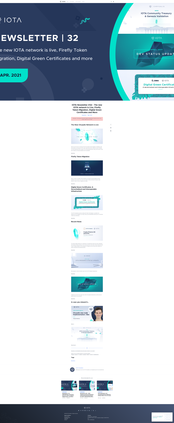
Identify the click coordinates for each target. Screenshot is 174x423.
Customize (168, 419)
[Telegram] (80, 410)
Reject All (168, 417)
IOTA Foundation (78, 1)
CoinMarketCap (96, 354)
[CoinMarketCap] (95, 410)
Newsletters (84, 115)
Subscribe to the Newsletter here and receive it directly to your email (82, 350)
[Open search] (111, 1)
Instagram (84, 354)
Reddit (88, 354)
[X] (111, 128)
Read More (73, 153)
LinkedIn (80, 354)
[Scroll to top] (111, 124)
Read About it (73, 345)
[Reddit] (91, 410)
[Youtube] (89, 410)
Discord (76, 354)
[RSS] (93, 410)
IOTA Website (72, 1)
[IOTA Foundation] (72, 369)
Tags (67, 1)
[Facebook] (111, 131)
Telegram (72, 354)
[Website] (87, 407)
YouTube (91, 354)
